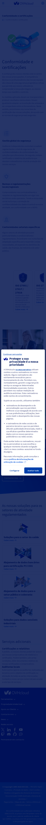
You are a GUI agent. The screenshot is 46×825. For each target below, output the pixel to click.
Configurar (14, 470)
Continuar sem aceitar (12, 354)
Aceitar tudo (33, 470)
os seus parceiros (23, 369)
